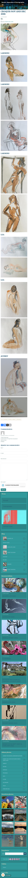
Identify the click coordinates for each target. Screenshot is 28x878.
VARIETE (14, 763)
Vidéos (4, 867)
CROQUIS (19, 419)
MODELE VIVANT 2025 (10, 638)
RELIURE (14, 559)
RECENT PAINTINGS (16, 569)
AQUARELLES (16, 538)
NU (2, 419)
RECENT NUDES (14, 542)
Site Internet (3, 458)
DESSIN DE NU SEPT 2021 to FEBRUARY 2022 (12, 745)
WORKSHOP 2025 (8, 617)
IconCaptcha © (22, 486)
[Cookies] (3, 875)
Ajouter (3, 489)
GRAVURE (16, 564)
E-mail (2, 453)
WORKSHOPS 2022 (8, 702)
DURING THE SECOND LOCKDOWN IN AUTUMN (14, 755)
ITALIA (14, 785)
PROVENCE (14, 773)
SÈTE (14, 776)
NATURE (14, 766)
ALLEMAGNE (14, 782)
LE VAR (14, 779)
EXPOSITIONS (8, 526)
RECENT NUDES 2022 (9, 723)
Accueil (5, 500)
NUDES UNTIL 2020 (9, 21)
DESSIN (5, 419)
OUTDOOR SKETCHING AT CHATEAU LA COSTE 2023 (11, 680)
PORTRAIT (14, 556)
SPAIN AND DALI (14, 788)
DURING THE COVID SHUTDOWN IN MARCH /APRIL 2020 (14, 759)
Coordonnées (7, 506)
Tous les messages (6, 875)
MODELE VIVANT (12, 419)
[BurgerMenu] (2, 5)
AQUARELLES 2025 (9, 596)
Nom (2, 447)
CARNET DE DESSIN (16, 552)
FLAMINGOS (6, 659)
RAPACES (14, 769)
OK (25, 853)
